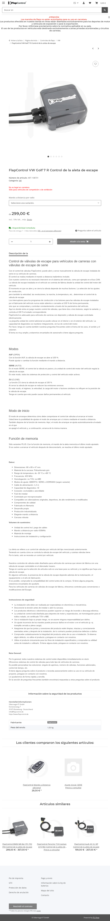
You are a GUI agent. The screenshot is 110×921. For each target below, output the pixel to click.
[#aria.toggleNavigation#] (3, 1)
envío (39, 911)
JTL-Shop (96, 917)
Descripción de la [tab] (18, 253)
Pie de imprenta (16, 878)
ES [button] (75, 2)
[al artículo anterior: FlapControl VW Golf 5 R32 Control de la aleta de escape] (93, 48)
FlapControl (52, 722)
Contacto (45, 895)
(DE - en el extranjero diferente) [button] (49, 231)
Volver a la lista (17, 40)
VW (20, 180)
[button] (84, 3)
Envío (29, 219)
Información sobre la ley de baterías (53, 884)
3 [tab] (53, 156)
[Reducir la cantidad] (12, 241)
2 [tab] (51, 156)
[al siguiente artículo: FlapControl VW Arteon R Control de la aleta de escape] (98, 48)
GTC (10, 883)
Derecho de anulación (19, 892)
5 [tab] (59, 156)
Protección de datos (18, 887)
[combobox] (55, 203)
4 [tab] (56, 156)
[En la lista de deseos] (95, 64)
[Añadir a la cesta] (11, 57)
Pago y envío (46, 878)
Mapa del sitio (47, 890)
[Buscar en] (105, 10)
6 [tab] (62, 156)
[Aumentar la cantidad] (50, 241)
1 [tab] (48, 156)
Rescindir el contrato (22, 906)
